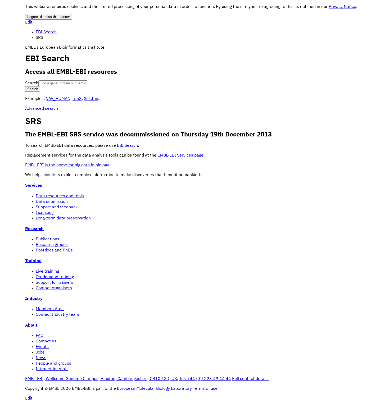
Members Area (50, 309)
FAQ (39, 336)
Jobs (40, 352)
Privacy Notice (342, 7)
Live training (47, 271)
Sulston (91, 99)
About (31, 325)
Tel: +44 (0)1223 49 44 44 (205, 379)
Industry (34, 299)
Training (33, 261)
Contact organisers (54, 288)
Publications (47, 239)
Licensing (44, 213)
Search (31, 83)
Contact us (46, 341)
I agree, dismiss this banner (48, 17)
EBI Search (46, 32)
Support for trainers (54, 283)
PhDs (68, 250)
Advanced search (41, 109)
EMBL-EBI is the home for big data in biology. (67, 165)
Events (42, 347)
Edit (29, 22)
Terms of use (205, 389)
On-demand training (55, 277)
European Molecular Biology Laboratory (154, 389)
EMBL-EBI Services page (180, 155)
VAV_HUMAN (58, 99)
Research (34, 229)
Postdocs (44, 250)
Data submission (52, 202)
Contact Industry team (57, 315)
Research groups (52, 245)
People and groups (53, 363)
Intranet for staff (52, 369)
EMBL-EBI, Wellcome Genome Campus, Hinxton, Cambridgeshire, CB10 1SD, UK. (101, 379)
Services (33, 186)
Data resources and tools (60, 196)
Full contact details (250, 379)
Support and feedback (57, 207)
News (41, 358)
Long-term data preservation (63, 218)
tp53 (77, 99)
